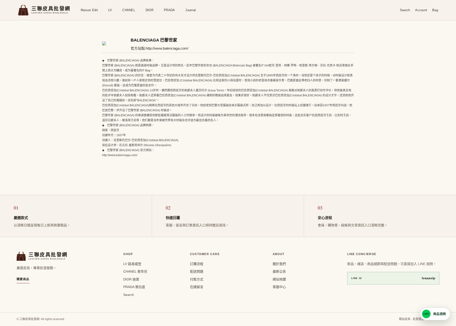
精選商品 (23, 279)
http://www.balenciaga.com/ (167, 48)
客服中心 (279, 287)
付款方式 (196, 279)
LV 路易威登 (132, 264)
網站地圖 (279, 279)
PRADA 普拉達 (134, 287)
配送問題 (196, 271)
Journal (190, 10)
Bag (435, 10)
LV (110, 10)
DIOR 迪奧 (131, 279)
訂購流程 (196, 264)
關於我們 (279, 264)
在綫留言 (196, 287)
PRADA (169, 10)
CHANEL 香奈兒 (135, 271)
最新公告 (279, 271)
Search (405, 10)
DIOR (149, 10)
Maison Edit (89, 10)
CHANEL (128, 10)
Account (421, 10)
